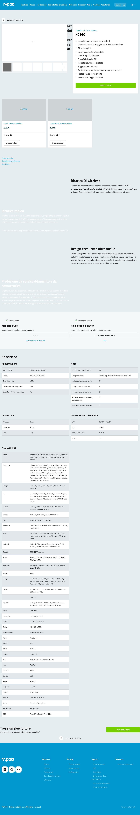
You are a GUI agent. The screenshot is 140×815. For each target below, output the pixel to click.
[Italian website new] (9, 5)
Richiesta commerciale (125, 764)
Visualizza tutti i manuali (35, 340)
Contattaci (97, 772)
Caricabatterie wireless (52, 776)
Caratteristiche (7, 158)
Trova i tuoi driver (99, 764)
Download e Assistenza (11, 161)
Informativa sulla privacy (101, 783)
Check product (11, 142)
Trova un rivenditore (100, 787)
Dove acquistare (123, 729)
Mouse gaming (74, 768)
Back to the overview (15, 20)
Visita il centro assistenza (104, 335)
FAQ (104, 340)
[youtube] (18, 769)
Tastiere (47, 768)
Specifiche (5, 164)
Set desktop (48, 772)
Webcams (47, 780)
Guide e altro (105, 85)
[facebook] (5, 769)
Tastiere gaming (74, 764)
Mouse (46, 764)
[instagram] (12, 769)
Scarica (35, 335)
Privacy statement (128, 806)
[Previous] (64, 67)
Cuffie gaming (73, 772)
